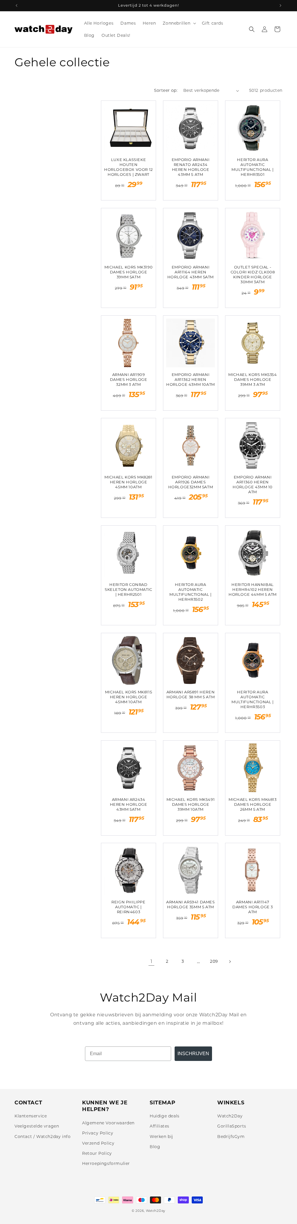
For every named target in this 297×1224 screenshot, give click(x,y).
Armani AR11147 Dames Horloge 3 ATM (252, 907)
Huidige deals (165, 1116)
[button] (178, 23)
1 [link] (152, 961)
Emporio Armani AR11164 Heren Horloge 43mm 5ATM (190, 272)
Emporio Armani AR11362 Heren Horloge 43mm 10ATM (190, 379)
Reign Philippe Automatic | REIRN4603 (128, 907)
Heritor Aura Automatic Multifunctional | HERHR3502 (190, 592)
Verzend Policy (98, 1143)
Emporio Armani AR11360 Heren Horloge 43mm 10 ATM (253, 484)
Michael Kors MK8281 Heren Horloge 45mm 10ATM (128, 482)
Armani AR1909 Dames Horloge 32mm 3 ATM (128, 379)
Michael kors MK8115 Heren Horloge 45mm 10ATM (128, 697)
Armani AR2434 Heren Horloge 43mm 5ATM (128, 804)
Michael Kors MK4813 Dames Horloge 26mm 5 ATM (252, 804)
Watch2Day (229, 1116)
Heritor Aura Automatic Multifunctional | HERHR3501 (252, 167)
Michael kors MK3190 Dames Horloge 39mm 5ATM (128, 272)
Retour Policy (97, 1153)
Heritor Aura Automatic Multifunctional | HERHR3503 (252, 699)
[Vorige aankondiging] (16, 5)
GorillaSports (231, 1126)
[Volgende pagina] (229, 961)
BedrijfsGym (231, 1136)
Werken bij (161, 1136)
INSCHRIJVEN (193, 1053)
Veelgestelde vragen (37, 1126)
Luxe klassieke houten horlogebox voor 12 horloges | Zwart (128, 167)
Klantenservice (31, 1116)
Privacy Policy (97, 1133)
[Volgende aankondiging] (280, 5)
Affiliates (159, 1126)
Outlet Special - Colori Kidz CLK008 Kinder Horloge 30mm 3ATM (253, 274)
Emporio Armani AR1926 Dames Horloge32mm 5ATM (190, 482)
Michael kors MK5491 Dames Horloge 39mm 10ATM (190, 804)
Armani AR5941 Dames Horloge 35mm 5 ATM (190, 904)
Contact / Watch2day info (42, 1136)
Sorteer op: (166, 90)
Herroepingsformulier (106, 1163)
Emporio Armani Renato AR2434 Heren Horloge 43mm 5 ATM (190, 167)
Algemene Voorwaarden (108, 1123)
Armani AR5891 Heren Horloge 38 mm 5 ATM (190, 694)
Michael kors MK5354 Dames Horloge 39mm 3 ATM (252, 379)
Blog (155, 1146)
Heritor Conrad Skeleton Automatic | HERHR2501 (128, 589)
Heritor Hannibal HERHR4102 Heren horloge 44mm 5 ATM (253, 589)
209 (214, 961)
